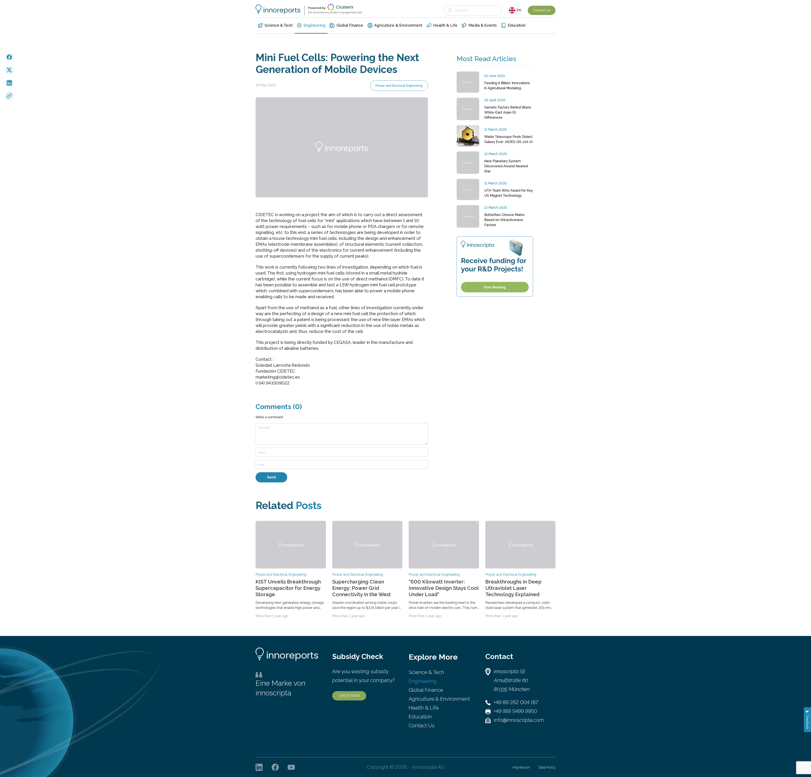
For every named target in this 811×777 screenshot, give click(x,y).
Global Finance (426, 690)
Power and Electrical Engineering (399, 85)
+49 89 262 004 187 (516, 702)
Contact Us (541, 10)
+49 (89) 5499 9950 (515, 711)
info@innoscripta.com (519, 720)
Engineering (423, 681)
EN (518, 10)
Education (420, 717)
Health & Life (424, 708)
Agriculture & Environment (439, 699)
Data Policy (547, 767)
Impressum (521, 767)
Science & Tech (426, 672)
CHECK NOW (349, 696)
